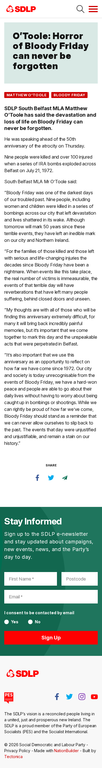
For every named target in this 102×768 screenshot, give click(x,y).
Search (80, 9)
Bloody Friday (70, 95)
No (38, 622)
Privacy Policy (17, 750)
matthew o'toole (27, 95)
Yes (14, 622)
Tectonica (13, 756)
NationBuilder (66, 750)
